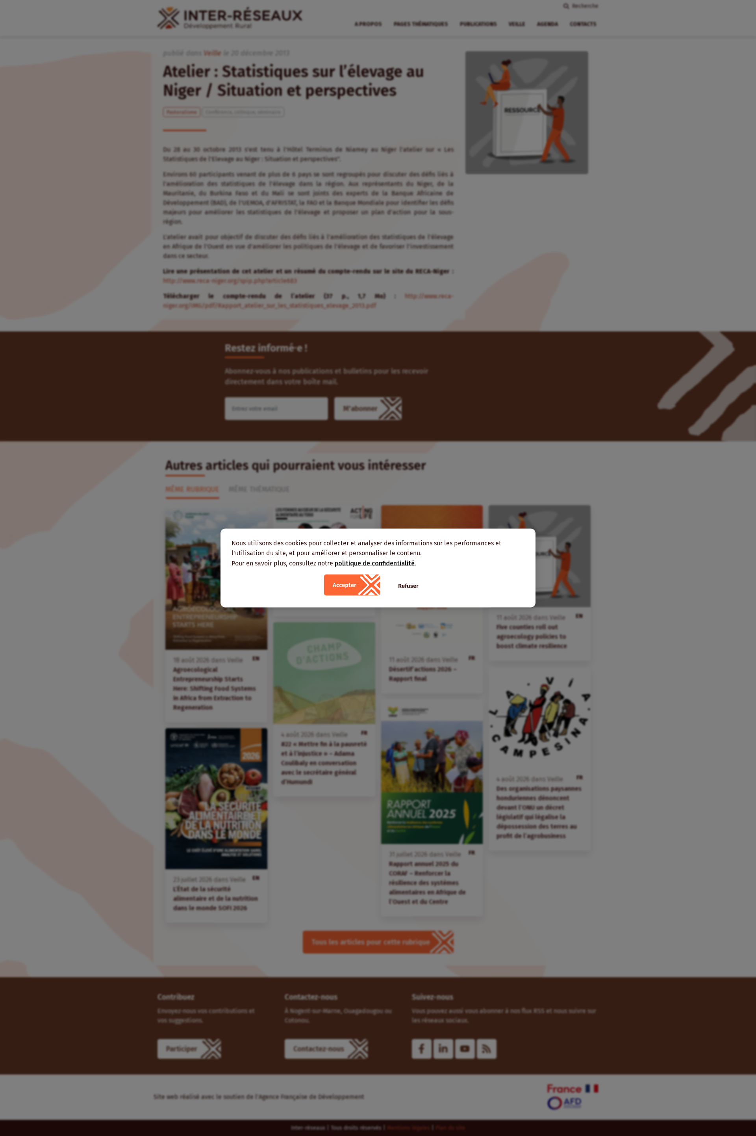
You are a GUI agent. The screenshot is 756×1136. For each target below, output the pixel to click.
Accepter (344, 585)
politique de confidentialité (375, 563)
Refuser (408, 585)
